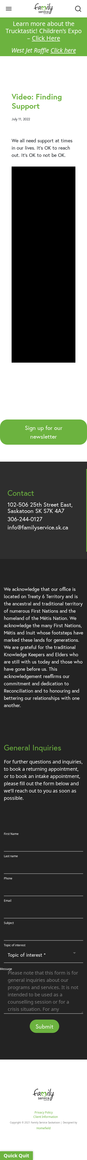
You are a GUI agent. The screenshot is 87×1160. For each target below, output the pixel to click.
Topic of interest (14, 945)
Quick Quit (16, 1155)
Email (7, 901)
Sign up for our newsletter (43, 432)
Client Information (45, 1117)
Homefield (43, 1128)
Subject (9, 923)
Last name (11, 856)
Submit (44, 1026)
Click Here (46, 38)
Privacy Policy (44, 1112)
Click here (63, 50)
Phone (8, 878)
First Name (11, 834)
